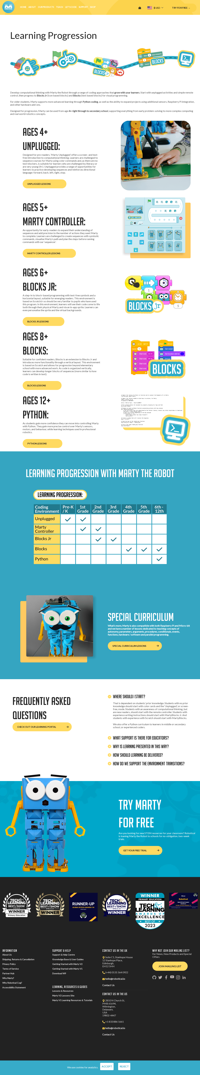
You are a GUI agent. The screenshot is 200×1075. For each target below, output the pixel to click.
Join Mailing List (170, 966)
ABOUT (32, 7)
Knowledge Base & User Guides (68, 959)
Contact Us (108, 985)
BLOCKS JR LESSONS (38, 321)
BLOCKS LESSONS (36, 385)
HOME (23, 7)
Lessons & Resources (62, 990)
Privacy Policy (9, 964)
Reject (124, 1066)
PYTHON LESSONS (37, 443)
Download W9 (59, 973)
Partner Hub (8, 973)
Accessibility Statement (14, 987)
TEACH (59, 7)
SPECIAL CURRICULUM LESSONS (129, 646)
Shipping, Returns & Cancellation (18, 959)
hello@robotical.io (115, 978)
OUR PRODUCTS (46, 7)
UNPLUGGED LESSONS (39, 184)
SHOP (92, 7)
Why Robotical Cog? (12, 982)
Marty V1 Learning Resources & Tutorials (72, 1000)
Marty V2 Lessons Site (63, 995)
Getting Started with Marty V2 (67, 964)
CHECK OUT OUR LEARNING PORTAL (36, 727)
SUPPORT (83, 7)
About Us (7, 954)
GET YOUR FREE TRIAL (135, 850)
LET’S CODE (71, 7)
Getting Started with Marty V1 (67, 968)
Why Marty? (8, 978)
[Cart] (139, 8)
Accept (107, 1066)
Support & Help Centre (63, 954)
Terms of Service (10, 968)
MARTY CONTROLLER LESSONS (43, 253)
